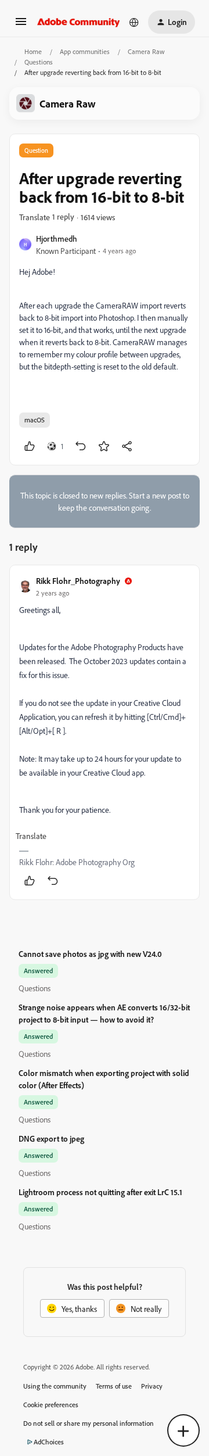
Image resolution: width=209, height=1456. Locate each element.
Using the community (55, 1386)
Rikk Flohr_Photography (78, 581)
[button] (21, 25)
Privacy (152, 1386)
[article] (104, 732)
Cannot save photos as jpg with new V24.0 (90, 954)
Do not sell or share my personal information (88, 1423)
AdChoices (49, 1441)
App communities (85, 51)
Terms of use (114, 1386)
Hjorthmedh (56, 238)
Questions (38, 62)
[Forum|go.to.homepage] (78, 22)
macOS (34, 419)
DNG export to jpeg (51, 1138)
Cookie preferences (50, 1404)
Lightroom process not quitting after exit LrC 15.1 (100, 1192)
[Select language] (134, 22)
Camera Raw (146, 51)
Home (33, 51)
